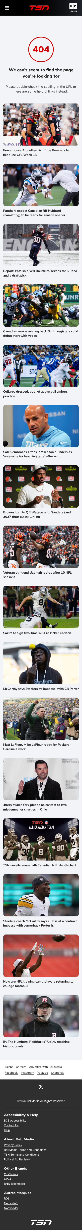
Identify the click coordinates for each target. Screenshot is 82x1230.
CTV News (11, 1174)
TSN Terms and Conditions (21, 1154)
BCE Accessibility (15, 1120)
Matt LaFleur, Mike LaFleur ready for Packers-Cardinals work (37, 747)
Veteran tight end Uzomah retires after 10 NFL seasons (37, 574)
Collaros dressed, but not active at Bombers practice (35, 393)
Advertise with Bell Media (45, 1066)
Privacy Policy (13, 1145)
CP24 (7, 1179)
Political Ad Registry (17, 1159)
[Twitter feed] (41, 1086)
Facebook (11, 1072)
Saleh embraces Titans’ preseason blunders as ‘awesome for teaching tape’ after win (37, 454)
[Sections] (7, 8)
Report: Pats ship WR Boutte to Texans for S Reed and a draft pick (40, 273)
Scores (73, 11)
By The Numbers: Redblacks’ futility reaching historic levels (36, 1044)
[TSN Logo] (39, 7)
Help (7, 1130)
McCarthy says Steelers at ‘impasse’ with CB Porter (41, 689)
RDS (7, 1198)
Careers (21, 1066)
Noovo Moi (11, 1208)
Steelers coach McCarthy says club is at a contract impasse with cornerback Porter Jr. (40, 923)
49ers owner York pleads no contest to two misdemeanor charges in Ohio (35, 807)
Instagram (27, 1072)
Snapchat (57, 1072)
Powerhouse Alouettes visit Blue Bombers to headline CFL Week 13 (36, 152)
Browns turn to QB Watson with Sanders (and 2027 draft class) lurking (37, 514)
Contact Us (11, 1125)
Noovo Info (11, 1203)
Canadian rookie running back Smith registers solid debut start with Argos (40, 333)
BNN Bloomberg (14, 1183)
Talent (9, 1066)
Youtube (42, 1072)
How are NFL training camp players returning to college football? (38, 983)
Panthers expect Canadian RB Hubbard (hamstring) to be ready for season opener (34, 213)
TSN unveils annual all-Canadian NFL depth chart (39, 865)
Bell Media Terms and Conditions (25, 1149)
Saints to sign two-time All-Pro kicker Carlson (37, 633)
